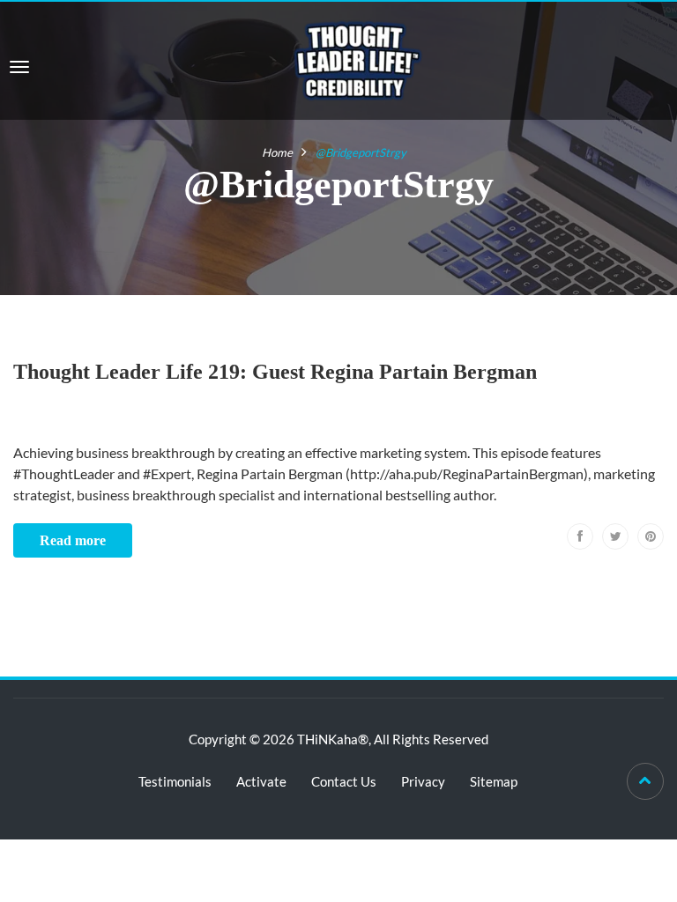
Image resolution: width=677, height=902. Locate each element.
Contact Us (343, 781)
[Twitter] (615, 536)
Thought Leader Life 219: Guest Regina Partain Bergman (275, 371)
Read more (73, 540)
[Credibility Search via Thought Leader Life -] (358, 58)
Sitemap (493, 781)
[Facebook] (580, 536)
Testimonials (175, 781)
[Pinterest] (650, 536)
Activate (261, 781)
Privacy (423, 781)
